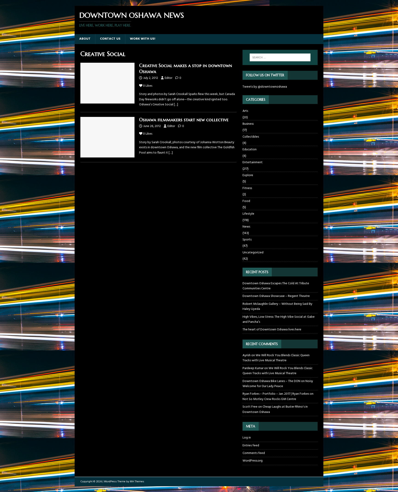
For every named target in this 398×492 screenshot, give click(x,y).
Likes (147, 86)
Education (250, 149)
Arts (245, 111)
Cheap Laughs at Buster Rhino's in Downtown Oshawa (275, 409)
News (246, 226)
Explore (248, 175)
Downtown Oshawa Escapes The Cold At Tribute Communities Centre (276, 286)
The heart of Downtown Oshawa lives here (272, 329)
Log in (247, 437)
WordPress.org (253, 460)
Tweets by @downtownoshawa (265, 86)
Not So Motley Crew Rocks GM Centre (269, 399)
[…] (176, 104)
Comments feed (254, 453)
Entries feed (251, 445)
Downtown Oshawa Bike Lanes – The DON (271, 381)
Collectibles (251, 136)
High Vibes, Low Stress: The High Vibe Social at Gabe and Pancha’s (279, 319)
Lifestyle (248, 213)
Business (248, 124)
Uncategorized (253, 252)
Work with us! (142, 38)
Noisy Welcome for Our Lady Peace (278, 384)
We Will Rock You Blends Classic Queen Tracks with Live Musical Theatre (276, 358)
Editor (168, 78)
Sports (247, 239)
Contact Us (110, 38)
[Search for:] (280, 57)
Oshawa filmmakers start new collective (183, 120)
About (85, 38)
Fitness (247, 188)
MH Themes (137, 481)
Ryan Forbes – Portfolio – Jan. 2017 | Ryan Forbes (276, 394)
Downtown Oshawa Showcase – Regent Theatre (276, 296)
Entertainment (253, 162)
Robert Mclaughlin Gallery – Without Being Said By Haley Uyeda (277, 306)
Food (246, 201)
